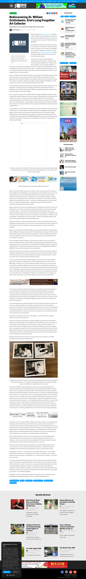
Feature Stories (13, 13)
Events (68, 1)
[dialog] (11, 560)
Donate (19, 1)
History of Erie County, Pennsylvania (45, 52)
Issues (54, 1)
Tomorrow (66, 16)
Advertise (43, 1)
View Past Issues (63, 99)
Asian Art (22, 480)
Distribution (49, 1)
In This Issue (73, 99)
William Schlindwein (48, 480)
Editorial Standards (61, 577)
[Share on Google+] (52, 13)
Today (62, 16)
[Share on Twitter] (50, 13)
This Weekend (72, 16)
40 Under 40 (32, 1)
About (59, 1)
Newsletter (74, 1)
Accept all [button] (6, 572)
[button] (11, 575)
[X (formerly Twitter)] (66, 572)
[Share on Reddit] (57, 13)
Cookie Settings (10, 569)
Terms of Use (68, 577)
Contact (64, 1)
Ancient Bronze (29, 480)
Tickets (38, 1)
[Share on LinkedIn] (54, 13)
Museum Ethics (13, 482)
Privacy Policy (74, 577)
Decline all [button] (16, 572)
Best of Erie (24, 1)
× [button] (19, 543)
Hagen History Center (46, 34)
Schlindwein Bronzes (14, 480)
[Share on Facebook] (47, 13)
